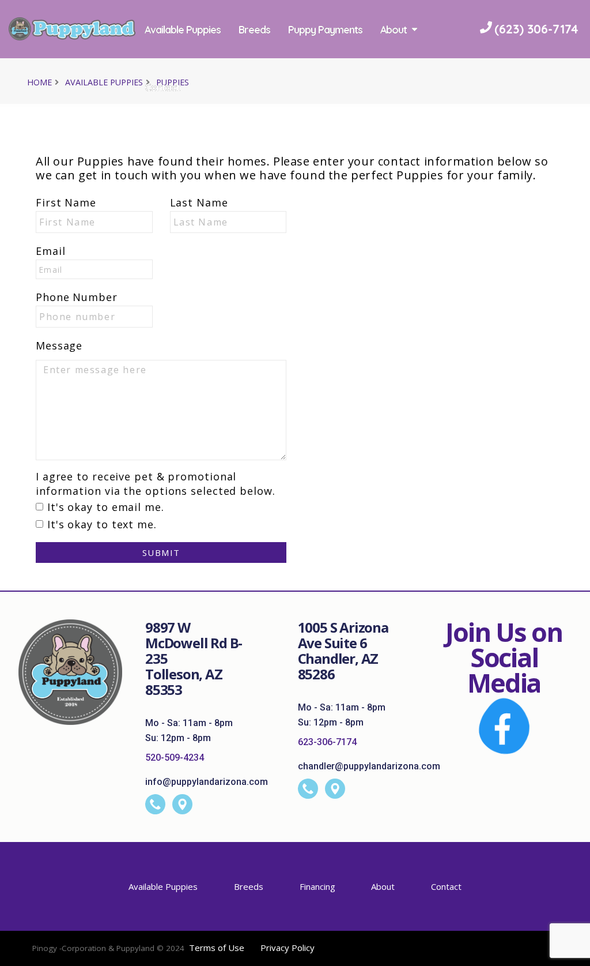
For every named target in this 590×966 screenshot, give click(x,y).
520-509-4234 (174, 757)
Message (59, 345)
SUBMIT (161, 552)
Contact (308, 87)
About (248, 87)
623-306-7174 (327, 741)
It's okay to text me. (102, 524)
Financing (317, 886)
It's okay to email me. (105, 507)
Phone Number (77, 297)
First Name (66, 202)
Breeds (345, 29)
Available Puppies (273, 29)
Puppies (172, 82)
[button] (569, 953)
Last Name (199, 202)
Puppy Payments (416, 29)
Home (39, 82)
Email (51, 251)
